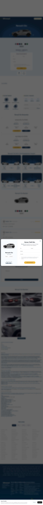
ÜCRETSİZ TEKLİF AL (29, 262)
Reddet (34, 502)
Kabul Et (39, 502)
